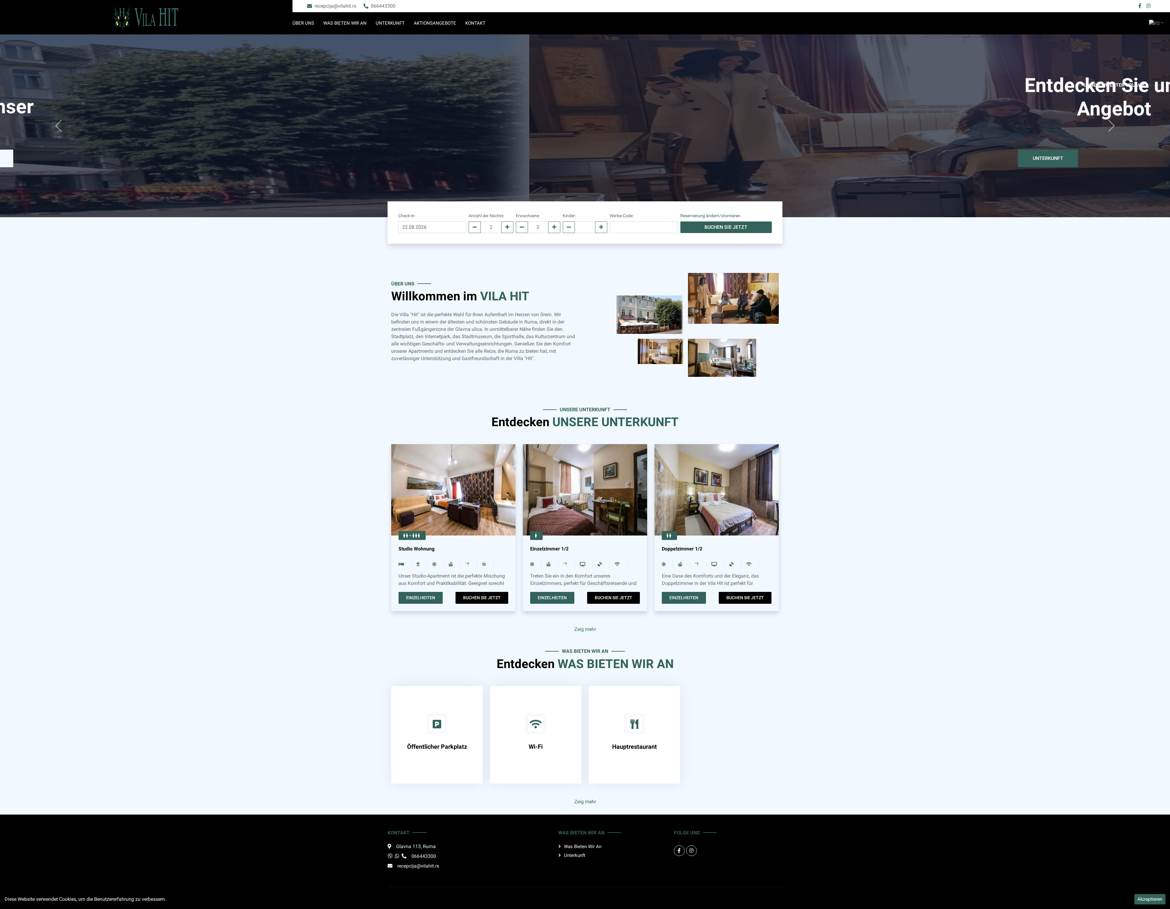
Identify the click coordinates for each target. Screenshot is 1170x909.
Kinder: (569, 215)
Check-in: (406, 215)
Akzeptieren (1149, 899)
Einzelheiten (420, 597)
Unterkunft (390, 23)
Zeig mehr (585, 629)
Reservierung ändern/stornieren (710, 215)
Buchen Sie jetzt (617, 158)
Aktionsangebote (435, 23)
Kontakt (475, 23)
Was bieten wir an (345, 23)
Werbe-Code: (621, 215)
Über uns (303, 23)
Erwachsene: (528, 215)
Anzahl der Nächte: (486, 215)
